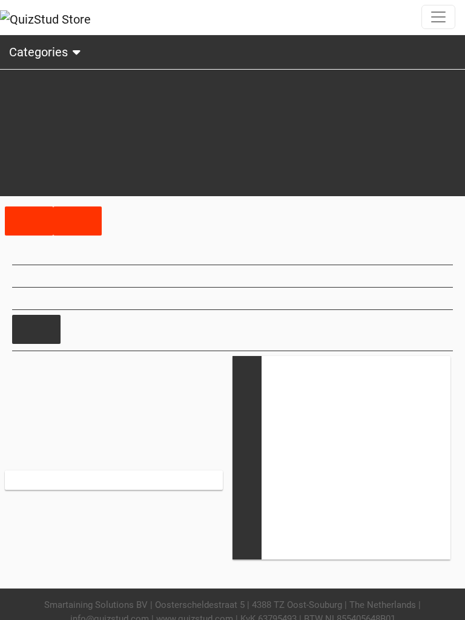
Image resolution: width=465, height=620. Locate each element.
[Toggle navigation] (438, 17)
